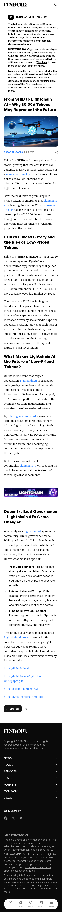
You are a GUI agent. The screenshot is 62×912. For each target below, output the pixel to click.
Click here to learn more (38, 867)
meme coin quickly (17, 174)
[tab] (11, 904)
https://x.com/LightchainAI (21, 688)
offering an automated (21, 416)
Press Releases (13, 152)
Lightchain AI (28, 380)
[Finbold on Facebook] (6, 818)
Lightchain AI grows (16, 637)
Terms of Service (34, 748)
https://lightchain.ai (16, 668)
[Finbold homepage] (31, 731)
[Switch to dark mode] (55, 4)
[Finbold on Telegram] (20, 818)
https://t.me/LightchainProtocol (24, 696)
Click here (42, 62)
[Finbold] (15, 5)
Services (10, 771)
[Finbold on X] (13, 818)
